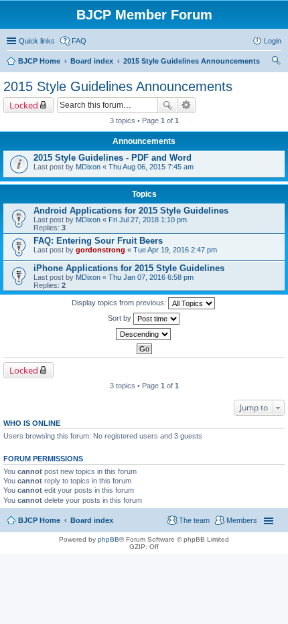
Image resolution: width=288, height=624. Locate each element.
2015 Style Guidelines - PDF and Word (112, 158)
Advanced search (186, 105)
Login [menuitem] (272, 41)
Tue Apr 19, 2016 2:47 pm (175, 250)
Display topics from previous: (120, 303)
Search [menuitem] (276, 62)
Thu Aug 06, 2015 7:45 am (151, 167)
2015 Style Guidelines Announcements (117, 86)
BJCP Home (39, 520)
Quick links (37, 41)
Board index (91, 520)
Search (167, 105)
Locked (23, 105)
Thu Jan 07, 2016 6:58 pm (151, 277)
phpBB (108, 539)
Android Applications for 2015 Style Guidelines (130, 211)
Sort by (120, 318)
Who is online (31, 423)
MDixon (88, 167)
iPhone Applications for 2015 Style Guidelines (128, 268)
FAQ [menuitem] (79, 41)
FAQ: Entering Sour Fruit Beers (98, 241)
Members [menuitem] (241, 520)
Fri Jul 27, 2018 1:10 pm (148, 220)
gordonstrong (100, 250)
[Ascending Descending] (144, 334)
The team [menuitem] (194, 520)
